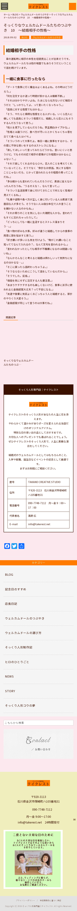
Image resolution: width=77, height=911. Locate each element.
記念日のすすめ (15, 589)
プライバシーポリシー (25, 900)
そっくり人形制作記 (18, 647)
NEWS (9, 676)
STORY (10, 691)
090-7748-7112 (42, 809)
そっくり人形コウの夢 (20, 705)
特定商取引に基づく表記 (50, 900)
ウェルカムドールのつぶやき (47, 37)
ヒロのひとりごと (17, 662)
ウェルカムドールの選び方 (23, 633)
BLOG (24, 37)
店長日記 (11, 603)
